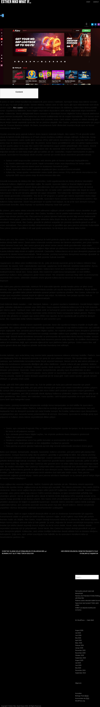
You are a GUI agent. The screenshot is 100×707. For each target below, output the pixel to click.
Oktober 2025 (79, 655)
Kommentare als (82, 698)
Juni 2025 (78, 665)
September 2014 (80, 673)
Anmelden (78, 693)
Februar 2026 (79, 645)
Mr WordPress (80, 620)
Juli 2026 (78, 633)
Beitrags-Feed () (82, 696)
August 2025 (79, 660)
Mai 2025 (78, 668)
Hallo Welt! (90, 620)
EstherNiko (16, 11)
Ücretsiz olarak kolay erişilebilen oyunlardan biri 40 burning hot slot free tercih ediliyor (24, 552)
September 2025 (80, 658)
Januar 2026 (79, 648)
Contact (96, 2)
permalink (12, 542)
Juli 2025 (78, 663)
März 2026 (78, 643)
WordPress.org (80, 701)
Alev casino (18, 108)
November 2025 (80, 653)
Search (77, 574)
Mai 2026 (78, 638)
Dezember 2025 (80, 650)
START (88, 2)
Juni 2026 (78, 635)
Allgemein (78, 683)
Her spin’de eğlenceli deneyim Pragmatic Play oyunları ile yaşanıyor (79, 552)
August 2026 (79, 630)
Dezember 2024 (80, 670)
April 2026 (78, 640)
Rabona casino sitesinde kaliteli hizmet (87, 600)
